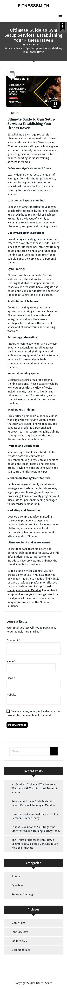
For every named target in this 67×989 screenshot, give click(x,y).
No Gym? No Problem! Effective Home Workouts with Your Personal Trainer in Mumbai (35, 788)
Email (11, 678)
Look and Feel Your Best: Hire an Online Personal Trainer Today (35, 816)
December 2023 (21, 949)
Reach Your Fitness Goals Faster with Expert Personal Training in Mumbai (33, 803)
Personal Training (22, 894)
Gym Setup (18, 885)
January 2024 (19, 940)
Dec (55, 105)
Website (11, 694)
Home (26, 44)
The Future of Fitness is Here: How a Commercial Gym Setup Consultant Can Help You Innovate (35, 843)
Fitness (37, 44)
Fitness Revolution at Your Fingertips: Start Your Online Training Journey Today (36, 828)
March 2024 (18, 923)
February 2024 (20, 931)
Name (11, 661)
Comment (13, 640)
